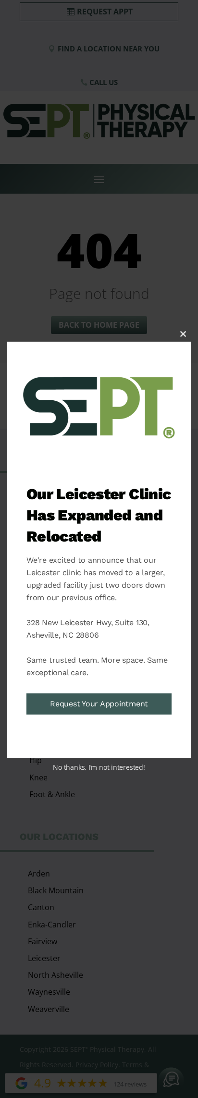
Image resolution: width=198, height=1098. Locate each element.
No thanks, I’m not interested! (99, 767)
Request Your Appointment (99, 703)
